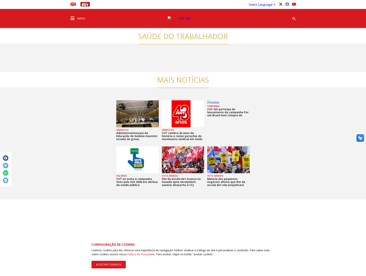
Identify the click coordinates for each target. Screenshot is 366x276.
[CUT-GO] (183, 18)
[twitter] (281, 4)
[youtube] (293, 4)
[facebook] (287, 4)
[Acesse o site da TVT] (73, 5)
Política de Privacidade (141, 254)
